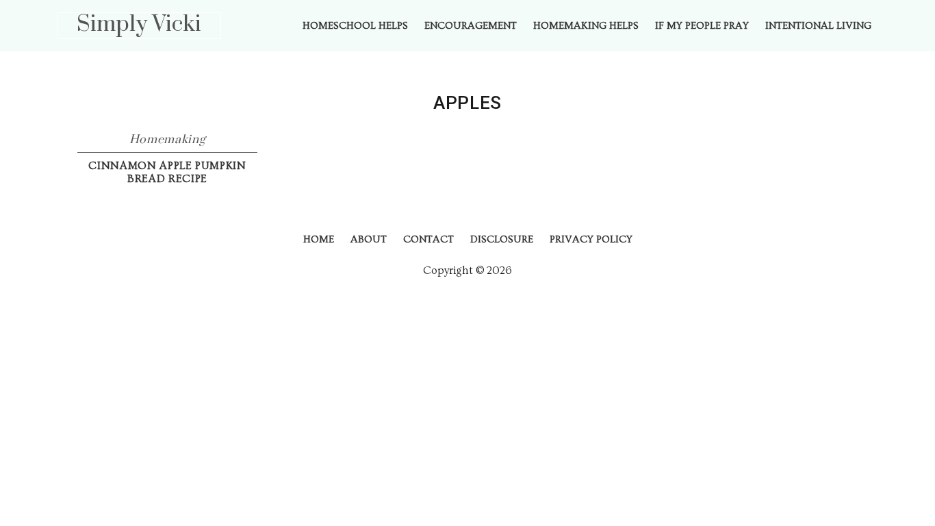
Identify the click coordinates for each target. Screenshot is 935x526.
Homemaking (167, 139)
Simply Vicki (139, 24)
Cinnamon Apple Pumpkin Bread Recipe (167, 172)
